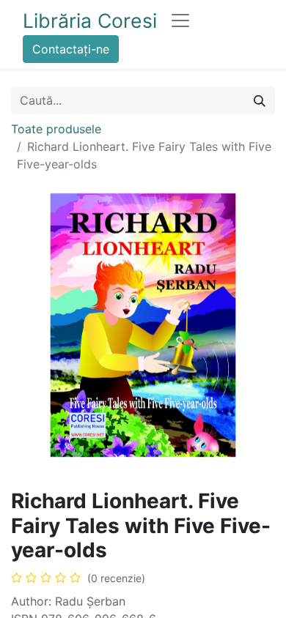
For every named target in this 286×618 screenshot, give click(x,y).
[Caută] (259, 100)
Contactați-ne (70, 49)
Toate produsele (56, 129)
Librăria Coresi (90, 20)
